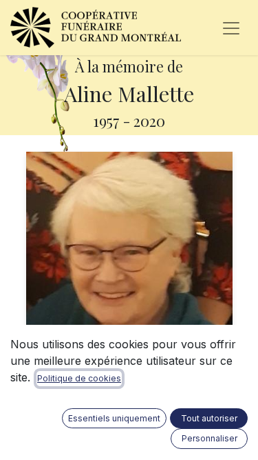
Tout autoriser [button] (209, 418)
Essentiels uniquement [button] (114, 418)
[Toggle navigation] (231, 27)
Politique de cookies (79, 378)
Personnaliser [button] (209, 438)
